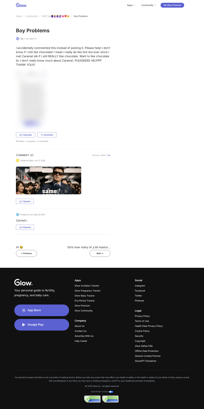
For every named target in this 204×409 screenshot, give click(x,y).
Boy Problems (81, 16)
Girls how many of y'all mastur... (88, 247)
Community (31, 16)
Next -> (100, 253)
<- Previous (26, 253)
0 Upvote (26, 227)
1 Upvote (26, 201)
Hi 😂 (19, 247)
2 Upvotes (27, 135)
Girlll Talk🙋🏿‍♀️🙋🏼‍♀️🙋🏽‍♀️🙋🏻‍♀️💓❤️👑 (56, 16)
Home (19, 16)
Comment (48, 135)
